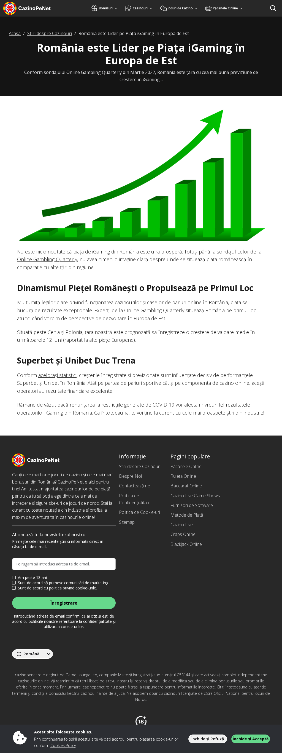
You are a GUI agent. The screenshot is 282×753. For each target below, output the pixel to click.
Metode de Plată (186, 515)
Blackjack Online (186, 544)
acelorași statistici (57, 375)
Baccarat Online (186, 486)
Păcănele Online (186, 466)
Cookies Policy (63, 745)
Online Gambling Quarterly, (47, 259)
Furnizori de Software (191, 505)
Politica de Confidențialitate (135, 499)
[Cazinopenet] (34, 8)
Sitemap (127, 522)
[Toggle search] (273, 8)
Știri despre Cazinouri (140, 466)
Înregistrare (63, 603)
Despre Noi (130, 476)
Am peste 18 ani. (33, 578)
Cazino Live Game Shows (195, 496)
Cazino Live (181, 525)
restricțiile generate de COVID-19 (138, 404)
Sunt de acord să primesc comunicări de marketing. (63, 583)
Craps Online (183, 534)
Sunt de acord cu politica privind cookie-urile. (57, 588)
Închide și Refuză (207, 738)
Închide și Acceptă (251, 738)
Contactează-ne (134, 486)
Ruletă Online (183, 476)
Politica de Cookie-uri (139, 512)
